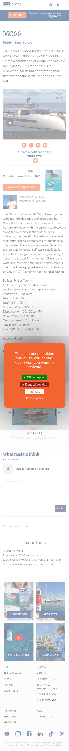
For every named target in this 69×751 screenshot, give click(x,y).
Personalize (34, 391)
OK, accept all (35, 377)
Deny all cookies (35, 384)
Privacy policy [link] (34, 398)
